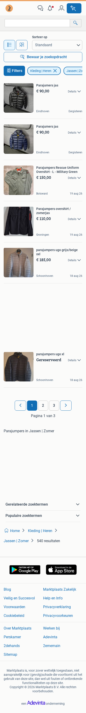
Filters (17, 71)
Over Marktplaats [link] (17, 628)
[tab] (9, 45)
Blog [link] (7, 589)
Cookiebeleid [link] (14, 615)
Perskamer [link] (12, 637)
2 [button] (43, 405)
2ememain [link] (51, 646)
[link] (10, 8)
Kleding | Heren (40, 71)
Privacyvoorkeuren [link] (58, 615)
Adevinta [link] (50, 637)
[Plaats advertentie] (74, 8)
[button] (51, 8)
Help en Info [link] (53, 598)
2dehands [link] (12, 646)
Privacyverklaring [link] (57, 607)
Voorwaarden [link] (14, 607)
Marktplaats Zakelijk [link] (59, 589)
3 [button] (54, 405)
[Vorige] (20, 406)
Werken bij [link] (51, 628)
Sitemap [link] (10, 654)
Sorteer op (39, 37)
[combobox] (37, 23)
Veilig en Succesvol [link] (19, 598)
